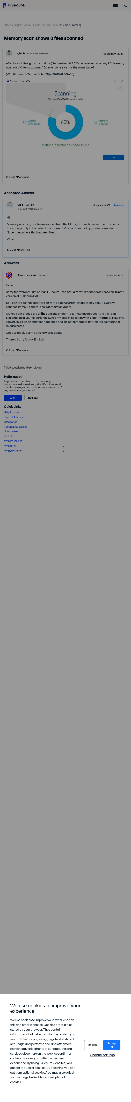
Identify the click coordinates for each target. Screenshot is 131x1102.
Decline (93, 1045)
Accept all (112, 1045)
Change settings (102, 1055)
